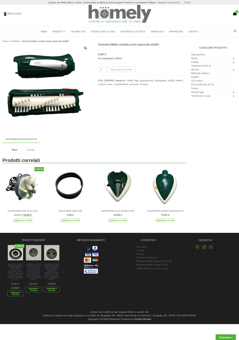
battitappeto (161, 80)
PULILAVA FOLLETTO (202, 84)
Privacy (140, 254)
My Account (14, 13)
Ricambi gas (78, 31)
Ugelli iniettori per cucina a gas (152, 268)
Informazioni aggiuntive (21, 139)
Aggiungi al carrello (121, 69)
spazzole (133, 84)
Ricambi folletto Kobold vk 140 (152, 264)
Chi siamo (142, 247)
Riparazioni (176, 31)
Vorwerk (144, 84)
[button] (85, 48)
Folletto (130, 80)
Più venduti (197, 80)
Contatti (193, 31)
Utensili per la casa (103, 31)
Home (44, 31)
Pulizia (194, 88)
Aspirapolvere (198, 54)
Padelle (195, 77)
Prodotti (58, 31)
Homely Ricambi (142, 319)
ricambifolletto (121, 84)
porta (109, 84)
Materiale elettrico (133, 31)
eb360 (171, 80)
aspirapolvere (146, 80)
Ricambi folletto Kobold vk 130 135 (154, 261)
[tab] (23, 139)
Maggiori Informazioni (169, 2)
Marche (195, 69)
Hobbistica (157, 31)
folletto (179, 80)
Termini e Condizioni (147, 257)
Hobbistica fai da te (201, 65)
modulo (102, 84)
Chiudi (187, 2)
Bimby (194, 58)
